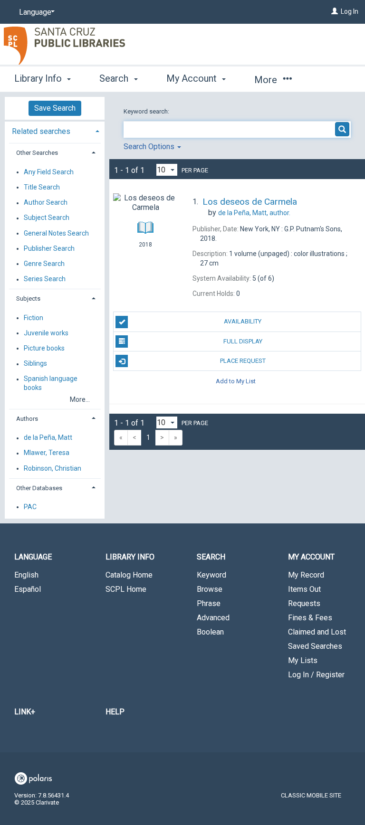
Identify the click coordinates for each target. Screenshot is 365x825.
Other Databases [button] (39, 488)
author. (254, 213)
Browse (209, 589)
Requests (304, 603)
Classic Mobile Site (311, 795)
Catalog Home (129, 574)
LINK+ (24, 711)
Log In (349, 11)
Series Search (45, 279)
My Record (306, 574)
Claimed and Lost (317, 631)
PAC (30, 507)
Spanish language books (50, 383)
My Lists (302, 660)
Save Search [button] (55, 108)
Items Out (304, 589)
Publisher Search (49, 248)
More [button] (266, 79)
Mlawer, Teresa (46, 453)
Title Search (42, 187)
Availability (242, 321)
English (26, 574)
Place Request (243, 360)
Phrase (209, 603)
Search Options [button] (150, 146)
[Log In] (334, 11)
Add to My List (236, 380)
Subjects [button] (28, 298)
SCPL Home (126, 589)
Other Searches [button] (37, 152)
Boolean (210, 631)
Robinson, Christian (52, 468)
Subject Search (46, 218)
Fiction (33, 318)
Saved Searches (315, 646)
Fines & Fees (310, 617)
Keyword (211, 574)
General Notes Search (56, 233)
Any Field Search (49, 172)
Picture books (44, 348)
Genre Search (44, 263)
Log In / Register (316, 674)
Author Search (45, 203)
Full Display (242, 341)
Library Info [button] (39, 78)
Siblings (35, 364)
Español (27, 589)
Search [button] (115, 78)
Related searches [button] (41, 131)
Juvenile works (46, 333)
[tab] (55, 130)
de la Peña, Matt (48, 438)
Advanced (213, 617)
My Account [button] (192, 78)
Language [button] (33, 556)
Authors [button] (27, 418)
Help (115, 711)
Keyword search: (147, 111)
